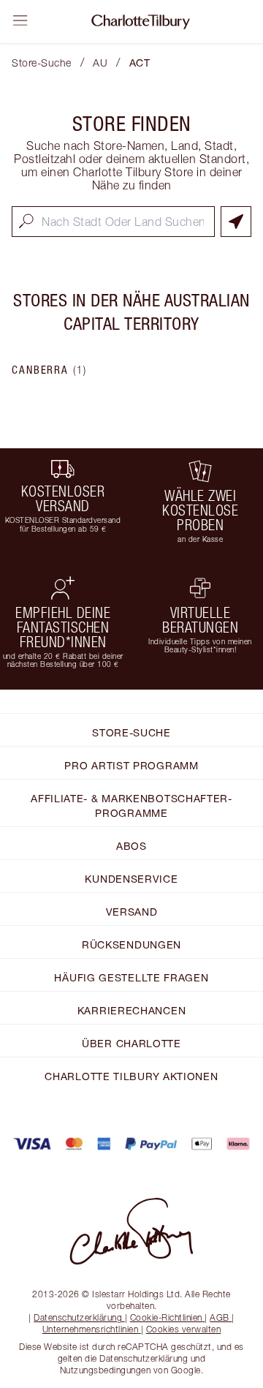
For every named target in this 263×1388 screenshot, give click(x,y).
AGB (219, 1317)
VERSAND (132, 911)
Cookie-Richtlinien (166, 1317)
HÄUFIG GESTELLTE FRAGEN (131, 977)
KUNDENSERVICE (131, 878)
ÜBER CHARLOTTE (131, 1043)
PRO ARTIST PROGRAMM (131, 765)
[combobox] (113, 221)
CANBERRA (49, 370)
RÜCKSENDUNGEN (131, 944)
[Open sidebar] (20, 20)
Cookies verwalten (183, 1329)
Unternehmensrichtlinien (90, 1329)
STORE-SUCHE (131, 732)
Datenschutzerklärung (78, 1317)
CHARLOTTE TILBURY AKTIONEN (131, 1076)
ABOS (131, 846)
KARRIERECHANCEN (131, 1010)
